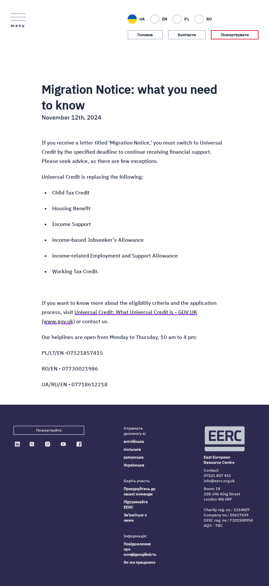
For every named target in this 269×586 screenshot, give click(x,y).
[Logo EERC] (225, 439)
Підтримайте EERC (136, 504)
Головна (145, 34)
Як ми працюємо (139, 562)
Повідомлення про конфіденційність (140, 549)
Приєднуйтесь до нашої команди (139, 491)
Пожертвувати (235, 34)
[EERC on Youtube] (63, 444)
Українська (134, 464)
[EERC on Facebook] (79, 444)
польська (132, 449)
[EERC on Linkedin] (17, 444)
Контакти (187, 34)
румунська (134, 457)
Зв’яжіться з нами (135, 517)
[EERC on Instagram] (47, 444)
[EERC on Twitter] (32, 444)
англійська (134, 441)
